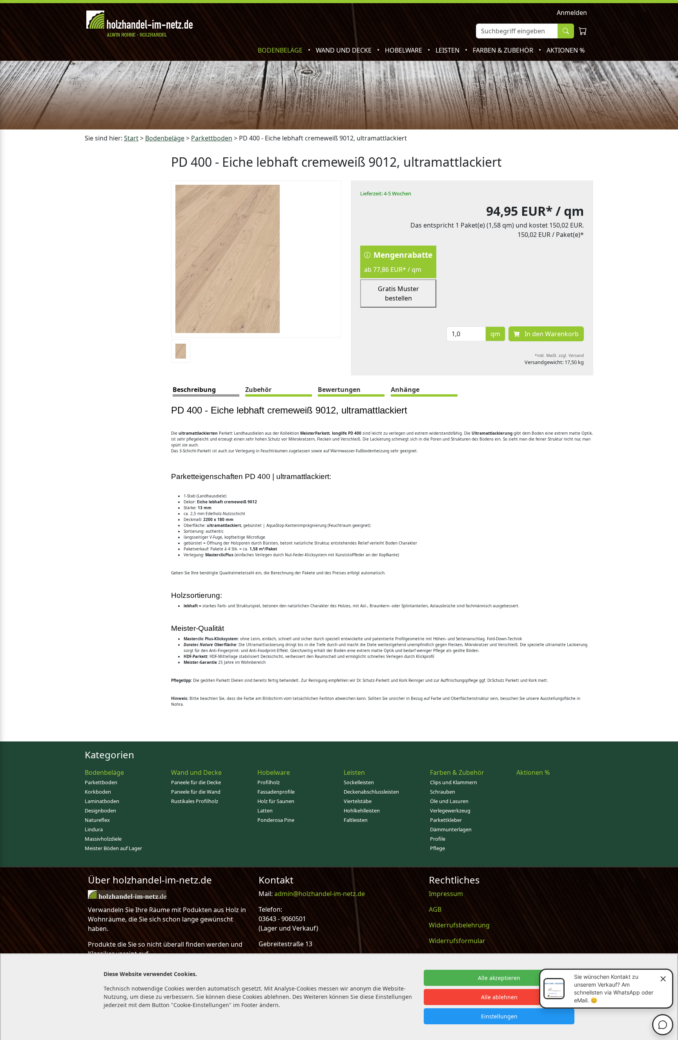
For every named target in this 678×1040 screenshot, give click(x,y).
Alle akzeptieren (499, 978)
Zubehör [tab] (258, 389)
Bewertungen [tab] (339, 389)
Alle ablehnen (499, 997)
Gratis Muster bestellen (398, 293)
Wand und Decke (344, 50)
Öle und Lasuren (449, 801)
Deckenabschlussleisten (371, 791)
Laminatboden (102, 801)
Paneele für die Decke (196, 782)
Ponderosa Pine (275, 819)
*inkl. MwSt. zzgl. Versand (559, 355)
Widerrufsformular (457, 940)
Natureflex (97, 819)
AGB (435, 909)
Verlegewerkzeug (450, 810)
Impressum (446, 893)
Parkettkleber (446, 819)
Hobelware (404, 50)
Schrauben (442, 791)
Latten (265, 810)
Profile (437, 838)
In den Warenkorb (551, 334)
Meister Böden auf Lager (113, 848)
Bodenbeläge (281, 50)
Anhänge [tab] (405, 389)
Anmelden (572, 12)
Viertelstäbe (358, 801)
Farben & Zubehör (504, 50)
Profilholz (268, 782)
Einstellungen (499, 1016)
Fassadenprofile (276, 791)
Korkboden (98, 791)
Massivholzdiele (103, 838)
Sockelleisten (359, 782)
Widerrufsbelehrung (459, 925)
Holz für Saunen (275, 801)
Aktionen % (566, 50)
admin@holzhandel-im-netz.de (319, 893)
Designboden (100, 810)
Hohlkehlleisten (362, 810)
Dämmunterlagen (451, 829)
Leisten (448, 50)
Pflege (437, 848)
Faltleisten (356, 819)
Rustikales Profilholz (194, 801)
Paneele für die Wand (196, 791)
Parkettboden (101, 782)
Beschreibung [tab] (194, 389)
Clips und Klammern (453, 782)
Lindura (94, 829)
